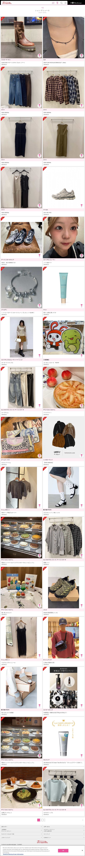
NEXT (82, 820)
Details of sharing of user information (13, 854)
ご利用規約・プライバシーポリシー (6, 830)
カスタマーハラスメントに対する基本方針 (49, 830)
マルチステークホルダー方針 (7, 834)
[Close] (82, 850)
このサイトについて (5, 837)
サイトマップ (47, 834)
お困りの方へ (4, 826)
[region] (42, 850)
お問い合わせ (47, 826)
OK (63, 850)
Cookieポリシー (47, 837)
